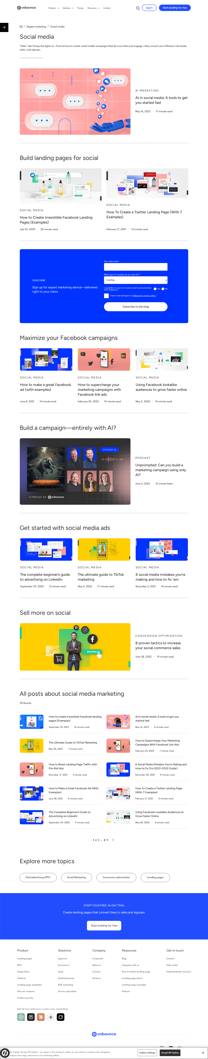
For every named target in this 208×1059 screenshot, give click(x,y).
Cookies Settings (147, 1053)
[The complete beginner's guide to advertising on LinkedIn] (46, 549)
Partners (96, 978)
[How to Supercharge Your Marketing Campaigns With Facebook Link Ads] (118, 746)
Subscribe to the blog (136, 306)
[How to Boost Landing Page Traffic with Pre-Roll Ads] (31, 769)
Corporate (97, 959)
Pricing (80, 8)
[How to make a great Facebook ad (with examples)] (46, 359)
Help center (172, 965)
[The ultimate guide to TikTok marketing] (104, 549)
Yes (158, 289)
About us (96, 965)
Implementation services (178, 972)
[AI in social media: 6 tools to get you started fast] (75, 101)
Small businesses (66, 978)
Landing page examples (134, 985)
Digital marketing (36, 26)
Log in (149, 7)
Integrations (23, 972)
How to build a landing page (136, 972)
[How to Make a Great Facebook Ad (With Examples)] (31, 793)
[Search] (138, 9)
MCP (19, 965)
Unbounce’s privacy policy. (144, 296)
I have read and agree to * (133, 296)
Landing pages (24, 959)
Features (21, 978)
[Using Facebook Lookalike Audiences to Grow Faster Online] (118, 817)
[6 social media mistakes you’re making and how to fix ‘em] (162, 549)
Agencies (62, 959)
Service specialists (67, 991)
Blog (124, 959)
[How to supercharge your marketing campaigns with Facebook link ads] (104, 359)
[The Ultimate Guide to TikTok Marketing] (31, 746)
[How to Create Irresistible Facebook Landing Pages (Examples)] (61, 185)
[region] (104, 1053)
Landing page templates (29, 985)
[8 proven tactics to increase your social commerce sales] (75, 647)
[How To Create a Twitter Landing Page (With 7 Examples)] (147, 183)
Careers (96, 972)
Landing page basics (132, 978)
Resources (129, 950)
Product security (25, 998)
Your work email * (112, 261)
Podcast (126, 991)
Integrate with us (130, 965)
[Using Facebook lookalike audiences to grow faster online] (162, 359)
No (166, 289)
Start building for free (175, 7)
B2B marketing (65, 985)
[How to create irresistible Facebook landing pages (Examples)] (31, 722)
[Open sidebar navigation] (4, 27)
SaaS (60, 972)
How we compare (26, 991)
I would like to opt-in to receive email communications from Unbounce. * (128, 289)
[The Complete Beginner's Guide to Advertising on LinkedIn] (31, 817)
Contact (106, 8)
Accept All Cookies (170, 1053)
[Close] (203, 1052)
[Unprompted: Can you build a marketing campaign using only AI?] (75, 471)
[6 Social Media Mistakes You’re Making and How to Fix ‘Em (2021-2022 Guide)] (118, 769)
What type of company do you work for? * (122, 275)
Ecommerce (64, 965)
